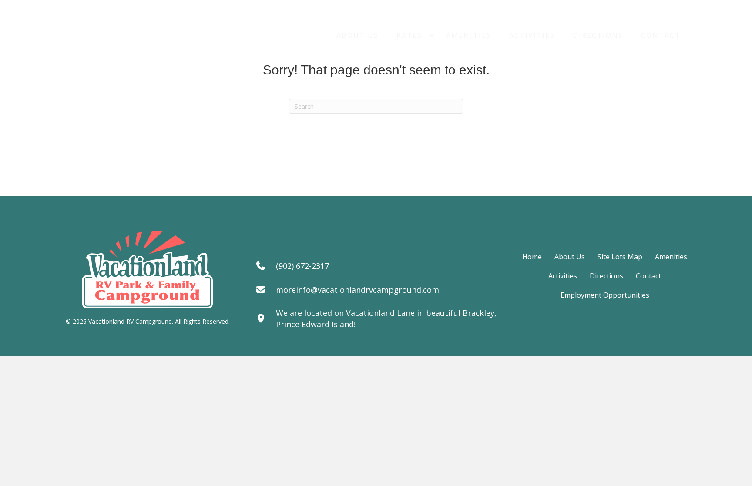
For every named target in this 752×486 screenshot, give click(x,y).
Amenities (468, 35)
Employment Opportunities (605, 295)
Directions (598, 35)
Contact (661, 35)
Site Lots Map (620, 256)
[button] (431, 35)
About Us (357, 35)
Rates (409, 35)
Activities (532, 35)
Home (532, 256)
